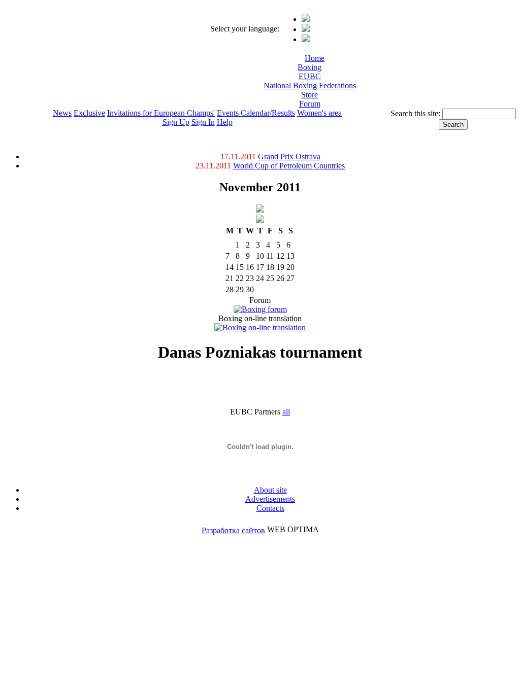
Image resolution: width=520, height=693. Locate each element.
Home (314, 58)
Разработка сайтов (233, 530)
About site (270, 490)
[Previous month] (260, 209)
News (62, 113)
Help (225, 122)
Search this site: (416, 113)
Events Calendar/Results (256, 113)
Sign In (203, 122)
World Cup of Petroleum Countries (289, 165)
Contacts (270, 508)
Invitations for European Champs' (161, 113)
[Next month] (260, 220)
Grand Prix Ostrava (289, 156)
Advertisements (270, 499)
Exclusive (89, 113)
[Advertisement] (298, 82)
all (286, 411)
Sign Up (175, 122)
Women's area (319, 113)
